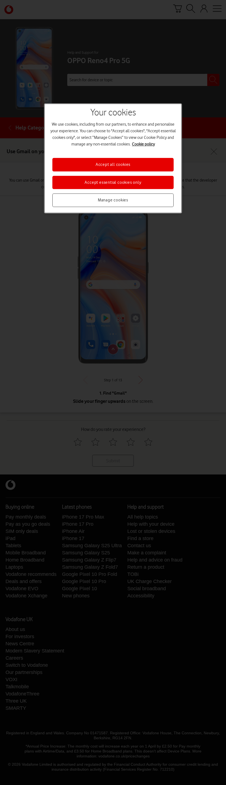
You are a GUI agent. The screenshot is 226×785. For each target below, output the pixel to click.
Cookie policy (143, 144)
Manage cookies (113, 200)
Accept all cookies (113, 164)
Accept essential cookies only (113, 182)
